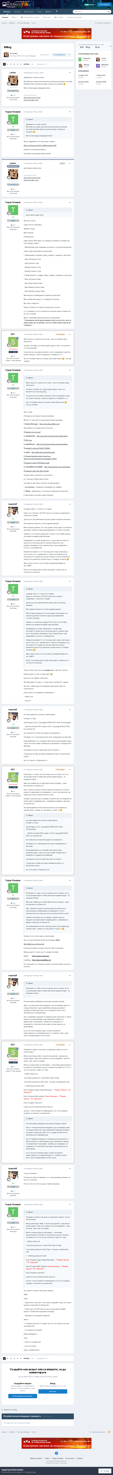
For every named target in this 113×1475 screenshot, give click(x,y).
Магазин (17, 12)
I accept (105, 1471)
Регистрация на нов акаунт (23, 1396)
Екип (15, 17)
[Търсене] (108, 11)
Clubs (40, 12)
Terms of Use (30, 1472)
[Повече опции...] (70, 72)
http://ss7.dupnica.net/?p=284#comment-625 (40, 145)
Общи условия (57, 1458)
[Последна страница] (32, 64)
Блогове (47, 17)
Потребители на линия (31, 17)
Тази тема (100, 11)
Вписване (52, 1391)
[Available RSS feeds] (109, 1432)
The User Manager (29, 56)
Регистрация (104, 4)
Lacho (103, 58)
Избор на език (36, 1458)
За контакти (69, 1458)
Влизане (91, 4)
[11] (57, 11)
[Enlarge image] (64, 84)
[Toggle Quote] (27, 119)
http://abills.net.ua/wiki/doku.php (43, 452)
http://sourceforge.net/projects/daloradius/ (52, 436)
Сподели (45, 55)
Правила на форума (74, 17)
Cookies (80, 1458)
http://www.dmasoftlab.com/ (50, 424)
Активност (30, 12)
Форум (7, 12)
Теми (47, 1458)
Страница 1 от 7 (42, 64)
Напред (26, 64)
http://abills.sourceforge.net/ (34, 944)
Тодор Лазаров (88, 58)
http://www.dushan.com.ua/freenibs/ (57, 467)
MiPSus (86, 65)
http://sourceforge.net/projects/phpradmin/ (52, 444)
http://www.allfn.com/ (31, 100)
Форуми (5, 17)
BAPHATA (104, 65)
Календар (59, 17)
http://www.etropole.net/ (32, 97)
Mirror (49, 12)
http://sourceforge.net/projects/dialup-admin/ (40, 459)
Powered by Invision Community (56, 1463)
